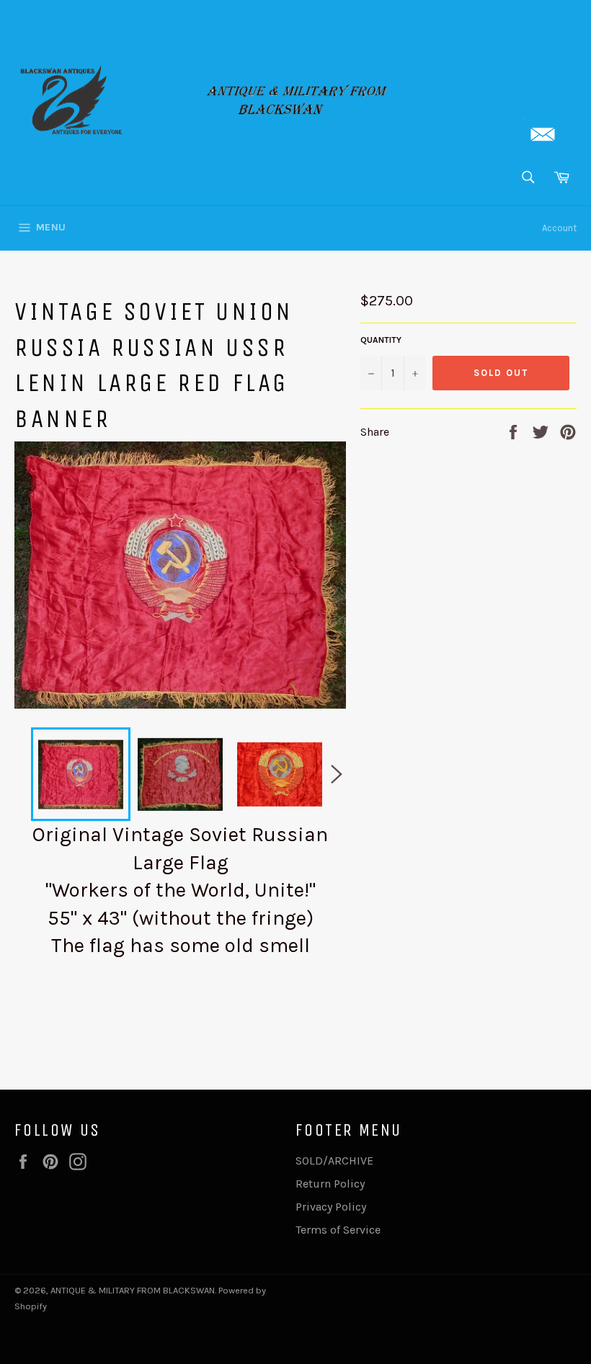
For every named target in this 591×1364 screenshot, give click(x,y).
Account (559, 228)
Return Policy (330, 1183)
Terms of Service (338, 1230)
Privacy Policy (331, 1206)
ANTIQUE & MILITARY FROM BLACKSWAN (132, 1290)
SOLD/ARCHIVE (334, 1160)
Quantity (380, 340)
